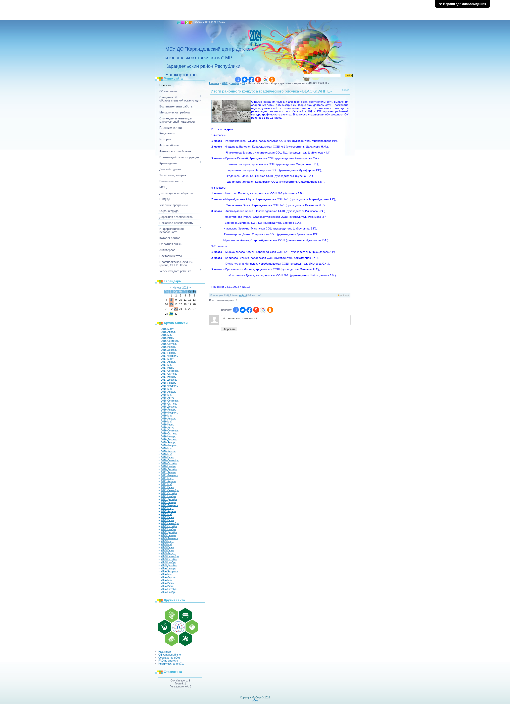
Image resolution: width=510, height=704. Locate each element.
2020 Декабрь (169, 469)
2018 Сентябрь (170, 400)
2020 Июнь (167, 457)
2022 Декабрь (169, 532)
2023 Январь (168, 535)
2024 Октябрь (169, 589)
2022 (225, 83)
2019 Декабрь (169, 439)
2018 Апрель (168, 391)
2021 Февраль (169, 475)
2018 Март (167, 388)
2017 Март (167, 358)
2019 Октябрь (169, 433)
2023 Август (168, 553)
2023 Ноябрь (168, 562)
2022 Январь (168, 502)
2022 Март (167, 508)
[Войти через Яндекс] (258, 80)
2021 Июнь (167, 487)
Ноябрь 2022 (180, 287)
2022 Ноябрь (168, 529)
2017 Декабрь (169, 379)
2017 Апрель (168, 361)
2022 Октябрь (169, 526)
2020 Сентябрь (170, 460)
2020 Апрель (168, 451)
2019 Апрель (168, 418)
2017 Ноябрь (168, 376)
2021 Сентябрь (170, 490)
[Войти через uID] (238, 80)
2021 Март (167, 478)
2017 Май (166, 364)
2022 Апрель (168, 511)
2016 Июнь (167, 337)
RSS (190, 22)
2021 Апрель (168, 481)
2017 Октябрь (169, 373)
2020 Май (166, 454)
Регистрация (182, 22)
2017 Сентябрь (170, 370)
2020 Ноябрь (168, 466)
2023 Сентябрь (170, 556)
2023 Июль (167, 550)
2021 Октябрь (169, 493)
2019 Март (167, 415)
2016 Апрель (168, 331)
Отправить (229, 329)
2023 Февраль (169, 538)
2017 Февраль (169, 355)
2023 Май (166, 544)
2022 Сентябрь (170, 523)
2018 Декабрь (169, 406)
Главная (178, 22)
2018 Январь (168, 382)
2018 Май (166, 394)
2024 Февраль (169, 571)
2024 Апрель (168, 577)
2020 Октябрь (169, 463)
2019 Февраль (169, 412)
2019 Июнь (167, 424)
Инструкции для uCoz (171, 663)
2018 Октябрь (169, 403)
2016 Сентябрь (170, 340)
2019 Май (166, 421)
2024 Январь (168, 568)
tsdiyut (242, 295)
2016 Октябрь (169, 343)
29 (171, 313)
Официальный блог (170, 654)
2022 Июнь (167, 517)
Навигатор (164, 651)
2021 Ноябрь (168, 496)
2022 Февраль (169, 505)
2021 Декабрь (169, 499)
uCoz (255, 700)
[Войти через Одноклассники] (272, 80)
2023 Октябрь (169, 559)
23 (176, 309)
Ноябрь (234, 83)
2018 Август (168, 397)
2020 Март (167, 448)
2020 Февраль (169, 445)
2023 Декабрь (169, 565)
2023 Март (167, 541)
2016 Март (167, 328)
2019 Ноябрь (168, 436)
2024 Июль (167, 586)
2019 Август (168, 427)
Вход (186, 22)
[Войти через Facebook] (251, 80)
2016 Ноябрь (168, 346)
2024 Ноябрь (168, 592)
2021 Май (166, 484)
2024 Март (167, 574)
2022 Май (166, 514)
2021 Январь (168, 472)
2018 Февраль (169, 385)
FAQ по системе (168, 660)
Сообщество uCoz (169, 657)
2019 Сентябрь (170, 430)
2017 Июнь (167, 367)
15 (171, 304)
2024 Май (166, 580)
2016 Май (166, 334)
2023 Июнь (167, 547)
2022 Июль (167, 520)
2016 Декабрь (169, 349)
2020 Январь (168, 442)
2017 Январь (168, 352)
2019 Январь (168, 409)
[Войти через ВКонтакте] (245, 80)
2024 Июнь (167, 583)
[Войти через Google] (265, 79)
